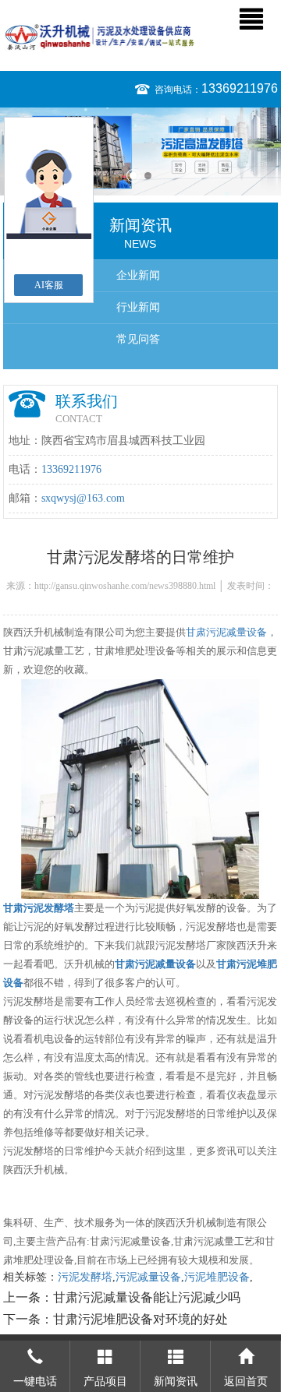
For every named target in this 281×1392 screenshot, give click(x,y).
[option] (140, 151)
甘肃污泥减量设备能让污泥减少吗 (146, 1297)
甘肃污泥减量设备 (226, 632)
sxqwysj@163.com (83, 498)
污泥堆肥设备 (217, 1277)
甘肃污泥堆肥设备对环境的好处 (140, 1319)
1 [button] (133, 175)
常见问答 (138, 339)
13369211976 (239, 88)
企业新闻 (138, 275)
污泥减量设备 (148, 1277)
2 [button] (147, 175)
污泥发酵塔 (85, 1277)
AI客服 (48, 285)
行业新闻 (138, 307)
